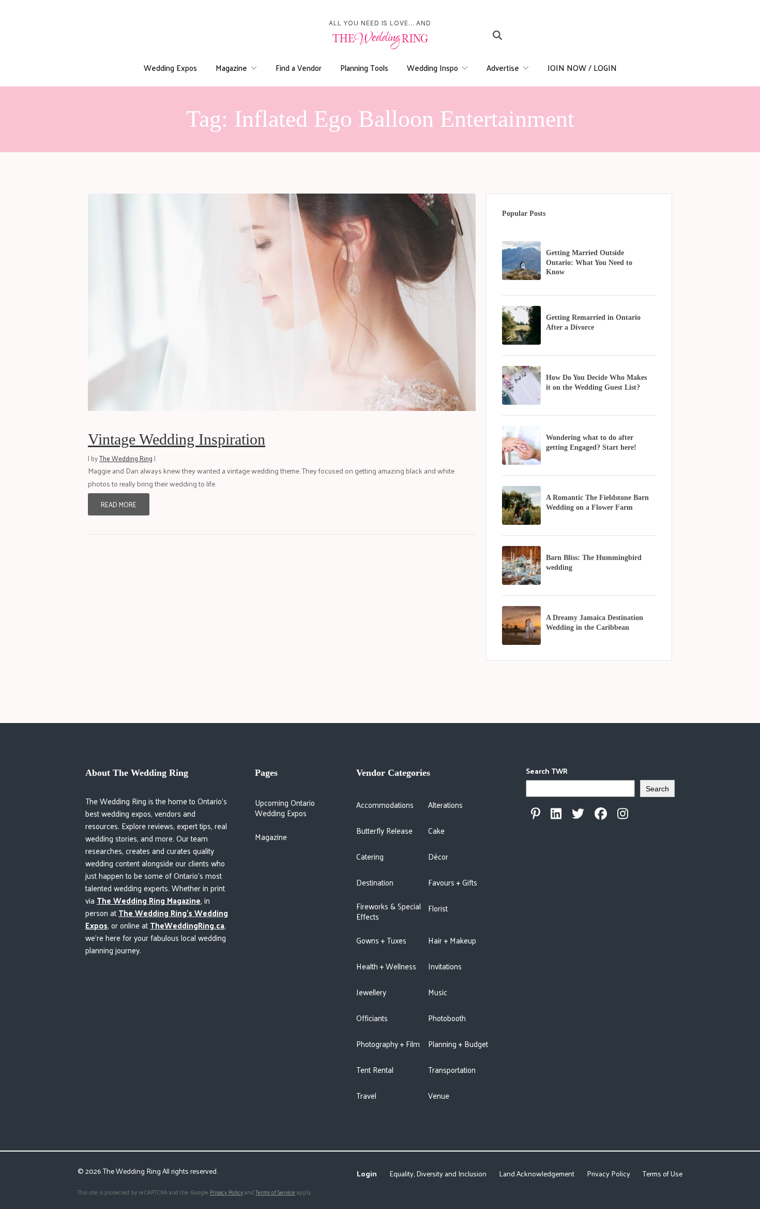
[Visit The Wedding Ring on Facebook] (601, 813)
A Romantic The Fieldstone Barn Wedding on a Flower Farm (597, 502)
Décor (438, 856)
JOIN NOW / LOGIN (582, 68)
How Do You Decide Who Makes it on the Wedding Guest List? (596, 382)
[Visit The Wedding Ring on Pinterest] (535, 813)
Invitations (445, 966)
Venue (438, 1095)
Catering (370, 856)
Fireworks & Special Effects (388, 911)
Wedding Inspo (432, 68)
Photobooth (447, 1018)
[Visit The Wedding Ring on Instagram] (623, 813)
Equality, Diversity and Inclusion (438, 1173)
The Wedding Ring (126, 458)
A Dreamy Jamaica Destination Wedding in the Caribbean (594, 622)
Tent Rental (374, 1070)
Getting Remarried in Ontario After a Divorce (593, 322)
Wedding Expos (170, 68)
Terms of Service (275, 1192)
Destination (374, 882)
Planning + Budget (458, 1044)
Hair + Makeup (452, 940)
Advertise (503, 68)
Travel (366, 1095)
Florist (438, 908)
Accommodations (385, 805)
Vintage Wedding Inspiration (176, 439)
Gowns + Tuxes (381, 940)
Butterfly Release (384, 830)
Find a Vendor (299, 68)
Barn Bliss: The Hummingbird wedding (594, 562)
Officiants (372, 1018)
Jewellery (371, 992)
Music (437, 992)
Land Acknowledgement (536, 1173)
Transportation (452, 1070)
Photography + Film (388, 1044)
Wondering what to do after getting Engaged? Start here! (591, 442)
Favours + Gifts (452, 882)
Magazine (231, 68)
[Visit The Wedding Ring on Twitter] (578, 813)
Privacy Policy (608, 1173)
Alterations (445, 805)
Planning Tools (364, 68)
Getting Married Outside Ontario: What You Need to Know (589, 262)
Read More (118, 504)
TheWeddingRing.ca (187, 925)
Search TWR (547, 770)
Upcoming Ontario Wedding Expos (285, 807)
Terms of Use (662, 1173)
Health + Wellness (386, 966)
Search (657, 789)
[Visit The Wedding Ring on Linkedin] (556, 813)
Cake (436, 830)
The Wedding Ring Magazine (149, 900)
